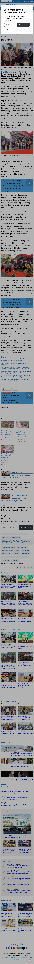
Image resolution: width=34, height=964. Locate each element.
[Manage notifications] (30, 960)
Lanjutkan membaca (9, 30)
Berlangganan (23, 25)
